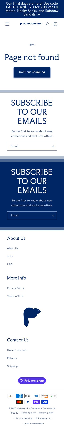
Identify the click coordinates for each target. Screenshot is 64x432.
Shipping (12, 366)
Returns (12, 358)
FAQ (10, 264)
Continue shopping (32, 72)
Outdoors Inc (23, 408)
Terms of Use (15, 296)
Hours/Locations (17, 350)
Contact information (34, 424)
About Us (12, 248)
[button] (7, 24)
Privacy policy (46, 413)
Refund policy (29, 413)
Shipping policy (44, 418)
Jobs (10, 256)
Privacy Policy (15, 288)
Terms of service (24, 418)
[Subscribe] (53, 146)
